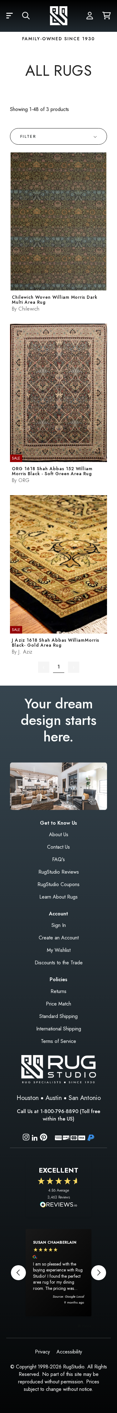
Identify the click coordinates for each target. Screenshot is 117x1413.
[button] (9, 16)
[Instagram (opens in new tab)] (26, 1138)
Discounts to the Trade (59, 962)
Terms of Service (58, 1041)
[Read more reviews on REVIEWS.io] (58, 1205)
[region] (58, 1273)
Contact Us (58, 847)
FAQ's (58, 859)
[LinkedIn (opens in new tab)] (34, 1137)
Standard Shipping (58, 1016)
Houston (28, 1097)
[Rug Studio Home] (59, 16)
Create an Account (59, 937)
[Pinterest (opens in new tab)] (43, 1138)
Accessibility (69, 1351)
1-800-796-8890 (59, 1111)
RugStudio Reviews (58, 871)
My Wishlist (59, 950)
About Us (58, 834)
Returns (58, 991)
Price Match (58, 1003)
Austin (54, 1097)
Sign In (58, 925)
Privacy (42, 1351)
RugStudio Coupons (58, 884)
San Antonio (85, 1097)
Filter (28, 136)
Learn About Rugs (58, 896)
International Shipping (58, 1028)
